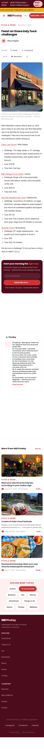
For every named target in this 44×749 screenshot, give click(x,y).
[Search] (25, 15)
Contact (4, 708)
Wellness (33, 607)
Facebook (28, 50)
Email (15, 50)
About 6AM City (7, 695)
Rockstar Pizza (7, 228)
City (22, 595)
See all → (39, 448)
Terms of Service (28, 732)
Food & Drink (8, 25)
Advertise (5, 689)
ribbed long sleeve (19, 365)
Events (9, 607)
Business (11, 595)
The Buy (21, 607)
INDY (15, 15)
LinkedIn (35, 725)
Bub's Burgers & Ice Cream (12, 174)
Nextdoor (18, 56)
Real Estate (14, 601)
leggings (16, 379)
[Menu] (4, 15)
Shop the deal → (18, 384)
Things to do (29, 601)
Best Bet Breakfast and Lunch (13, 198)
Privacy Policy (15, 732)
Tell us (17, 251)
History (33, 595)
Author (13, 589)
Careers (4, 701)
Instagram (10, 725)
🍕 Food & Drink (27, 589)
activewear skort (19, 351)
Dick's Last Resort (8, 144)
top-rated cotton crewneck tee (24, 356)
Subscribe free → (22, 282)
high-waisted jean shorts (24, 372)
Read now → (37, 3)
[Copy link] (27, 56)
